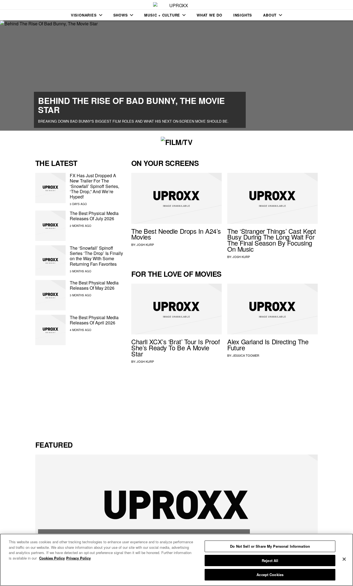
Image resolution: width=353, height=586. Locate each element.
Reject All (270, 560)
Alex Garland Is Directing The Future (267, 344)
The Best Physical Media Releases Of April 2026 (94, 320)
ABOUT (270, 15)
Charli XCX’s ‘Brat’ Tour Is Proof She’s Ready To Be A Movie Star (175, 347)
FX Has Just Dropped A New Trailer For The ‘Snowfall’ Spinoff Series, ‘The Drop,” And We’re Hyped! (94, 186)
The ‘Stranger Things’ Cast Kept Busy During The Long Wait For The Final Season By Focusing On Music (271, 240)
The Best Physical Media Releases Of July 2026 (94, 216)
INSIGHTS (242, 15)
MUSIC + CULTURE (162, 15)
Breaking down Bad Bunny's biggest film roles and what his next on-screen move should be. (133, 121)
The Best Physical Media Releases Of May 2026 (94, 285)
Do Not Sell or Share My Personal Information (270, 546)
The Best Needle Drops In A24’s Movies (176, 234)
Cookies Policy (52, 558)
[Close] (344, 559)
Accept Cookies (270, 574)
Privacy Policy (78, 558)
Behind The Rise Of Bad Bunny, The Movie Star (131, 105)
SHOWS (120, 15)
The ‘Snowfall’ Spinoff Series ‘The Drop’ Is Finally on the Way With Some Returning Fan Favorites (96, 256)
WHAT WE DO (209, 15)
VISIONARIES (84, 15)
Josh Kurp (145, 244)
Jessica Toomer (245, 355)
